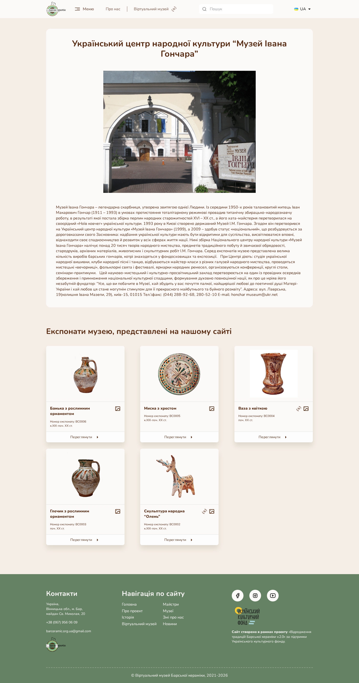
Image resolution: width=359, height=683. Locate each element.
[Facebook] (237, 595)
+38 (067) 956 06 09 (61, 622)
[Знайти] (204, 9)
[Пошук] (236, 9)
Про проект (132, 611)
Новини (170, 624)
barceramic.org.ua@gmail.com (68, 631)
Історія (128, 617)
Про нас (113, 9)
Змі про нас (173, 617)
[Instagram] (255, 595)
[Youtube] (273, 595)
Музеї (168, 611)
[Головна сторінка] (56, 9)
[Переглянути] (85, 394)
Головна (129, 604)
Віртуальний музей (139, 624)
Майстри (171, 604)
